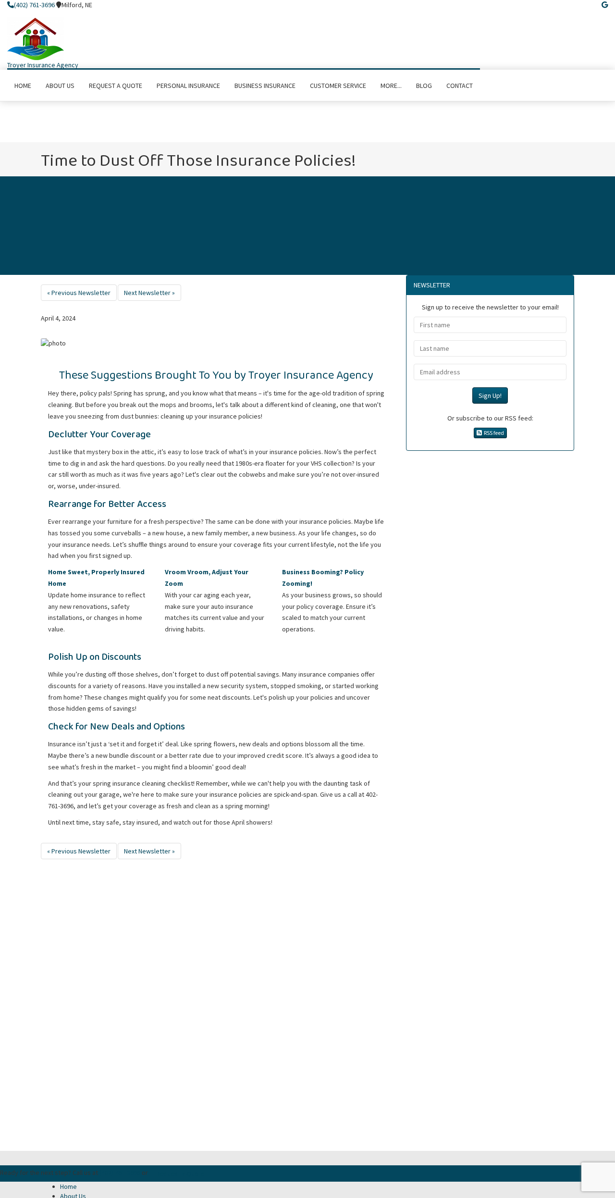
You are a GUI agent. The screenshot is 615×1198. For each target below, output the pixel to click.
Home (68, 1186)
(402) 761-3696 (34, 4)
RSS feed (493, 432)
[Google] (605, 4)
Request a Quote (180, 1173)
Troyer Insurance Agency (42, 65)
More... (391, 85)
